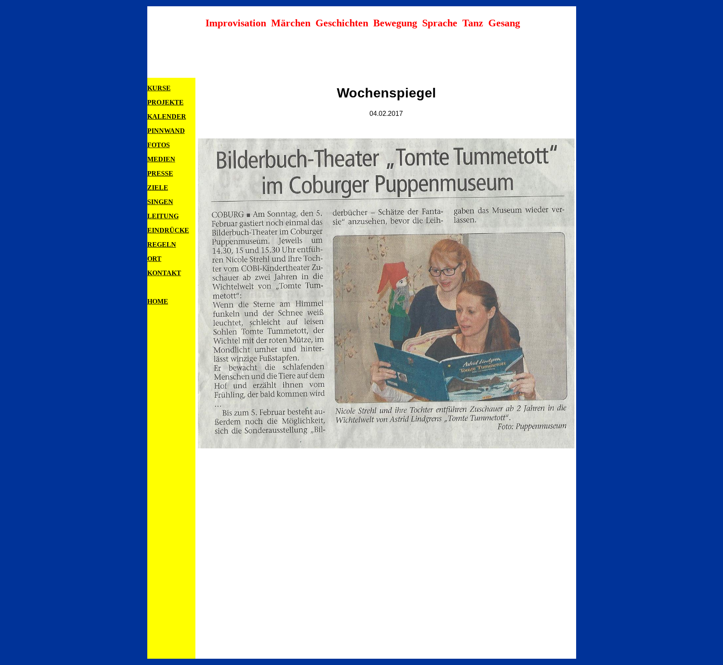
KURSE (159, 88)
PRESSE (160, 173)
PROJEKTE (165, 102)
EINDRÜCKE (168, 230)
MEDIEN (161, 159)
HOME (157, 301)
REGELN (161, 244)
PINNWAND (166, 130)
